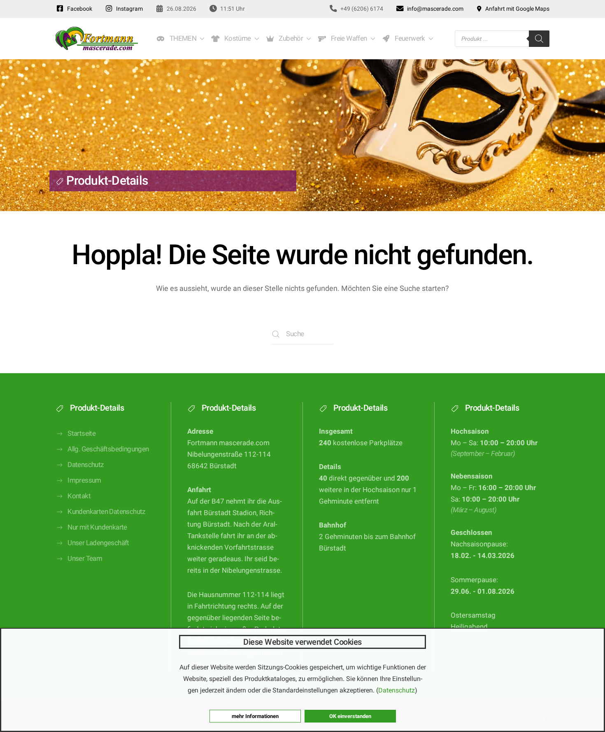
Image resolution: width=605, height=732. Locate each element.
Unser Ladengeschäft (98, 543)
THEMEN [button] (181, 38)
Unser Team (84, 558)
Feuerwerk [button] (408, 38)
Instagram (128, 8)
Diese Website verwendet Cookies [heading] (302, 642)
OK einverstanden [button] (350, 716)
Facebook (78, 8)
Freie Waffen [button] (347, 38)
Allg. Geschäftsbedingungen (108, 449)
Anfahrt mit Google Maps (516, 8)
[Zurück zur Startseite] (97, 38)
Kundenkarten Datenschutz (106, 512)
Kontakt (79, 496)
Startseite (81, 433)
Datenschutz (85, 465)
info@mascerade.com (434, 8)
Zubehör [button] (289, 38)
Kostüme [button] (236, 38)
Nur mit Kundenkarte (97, 527)
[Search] (539, 38)
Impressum (84, 480)
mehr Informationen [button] (255, 716)
